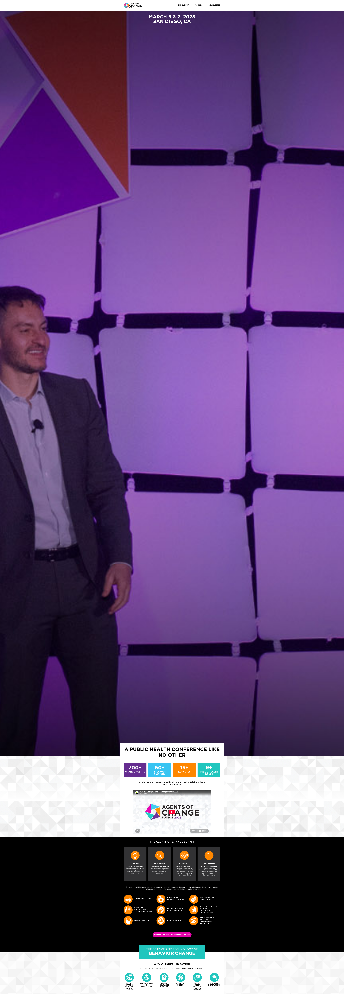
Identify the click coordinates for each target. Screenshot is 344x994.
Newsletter (214, 5)
